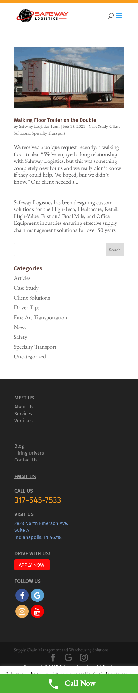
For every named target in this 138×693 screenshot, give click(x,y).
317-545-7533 (37, 500)
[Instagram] (84, 658)
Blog (19, 446)
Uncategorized (30, 356)
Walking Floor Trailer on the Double (55, 120)
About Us (24, 407)
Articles (22, 278)
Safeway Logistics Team (39, 126)
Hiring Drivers (29, 453)
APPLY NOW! (32, 565)
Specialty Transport (48, 133)
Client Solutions (32, 297)
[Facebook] (53, 658)
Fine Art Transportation (40, 317)
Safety (20, 336)
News (20, 327)
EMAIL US (25, 476)
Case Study (98, 126)
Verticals (23, 421)
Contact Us (26, 460)
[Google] (68, 658)
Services (23, 414)
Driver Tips (26, 307)
